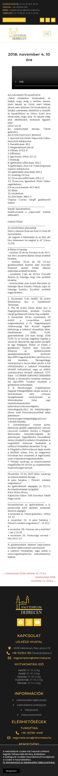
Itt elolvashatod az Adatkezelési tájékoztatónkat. (29, 762)
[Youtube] (53, 20)
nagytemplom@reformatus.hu (32, 658)
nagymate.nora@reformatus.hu (32, 738)
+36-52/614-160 (21, 653)
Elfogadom (11, 771)
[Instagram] (47, 20)
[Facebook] (42, 20)
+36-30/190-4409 (32, 733)
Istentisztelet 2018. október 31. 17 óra (24, 573)
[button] (14, 20)
